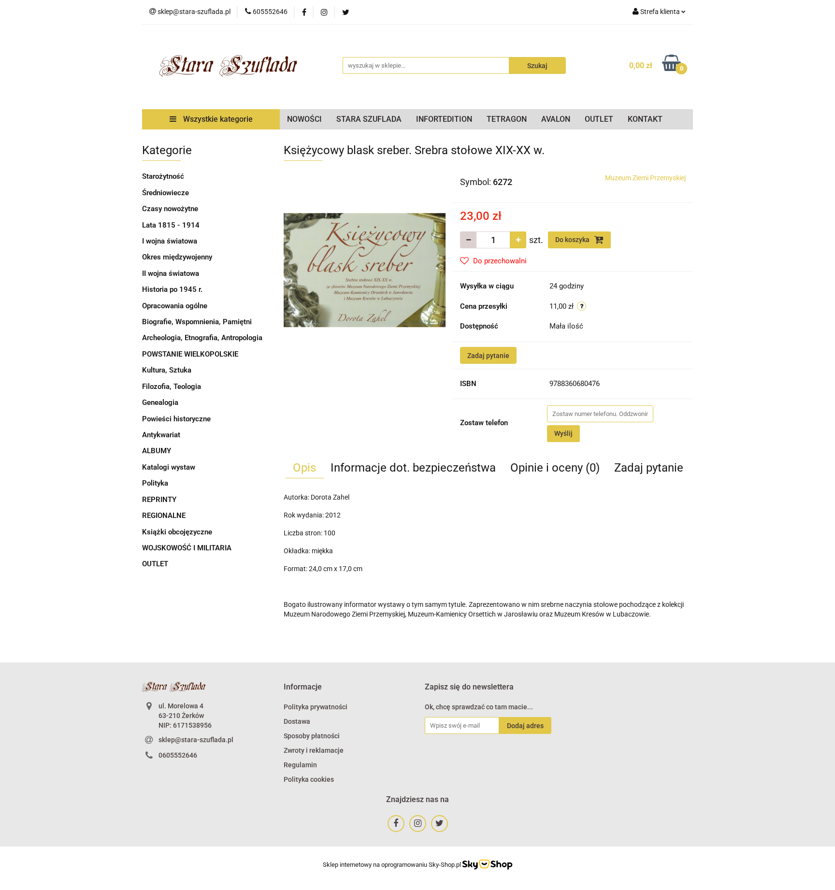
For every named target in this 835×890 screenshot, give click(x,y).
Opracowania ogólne (174, 305)
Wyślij (563, 433)
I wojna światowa (169, 241)
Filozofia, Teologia (171, 386)
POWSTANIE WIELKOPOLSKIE (190, 354)
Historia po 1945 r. (172, 289)
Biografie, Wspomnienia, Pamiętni (197, 321)
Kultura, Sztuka (166, 370)
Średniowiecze (165, 192)
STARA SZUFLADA (369, 119)
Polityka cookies (309, 779)
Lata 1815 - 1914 (171, 225)
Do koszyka (573, 240)
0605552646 (177, 755)
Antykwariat (161, 435)
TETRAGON (507, 119)
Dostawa (297, 721)
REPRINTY (159, 499)
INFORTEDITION (444, 119)
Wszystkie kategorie (217, 119)
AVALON (555, 119)
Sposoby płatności (312, 736)
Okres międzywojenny (177, 257)
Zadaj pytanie (488, 355)
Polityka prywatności (315, 707)
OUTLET (599, 119)
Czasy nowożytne (170, 208)
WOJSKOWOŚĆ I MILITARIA (186, 548)
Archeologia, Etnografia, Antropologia (202, 337)
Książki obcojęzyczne (177, 532)
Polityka (155, 483)
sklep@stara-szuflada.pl (195, 740)
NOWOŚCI (304, 119)
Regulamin (300, 765)
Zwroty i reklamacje (314, 750)
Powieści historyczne (176, 419)
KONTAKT (645, 119)
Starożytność (163, 176)
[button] (303, 687)
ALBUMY (156, 450)
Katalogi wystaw (168, 467)
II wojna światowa (170, 273)
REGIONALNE (164, 515)
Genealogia (160, 402)
